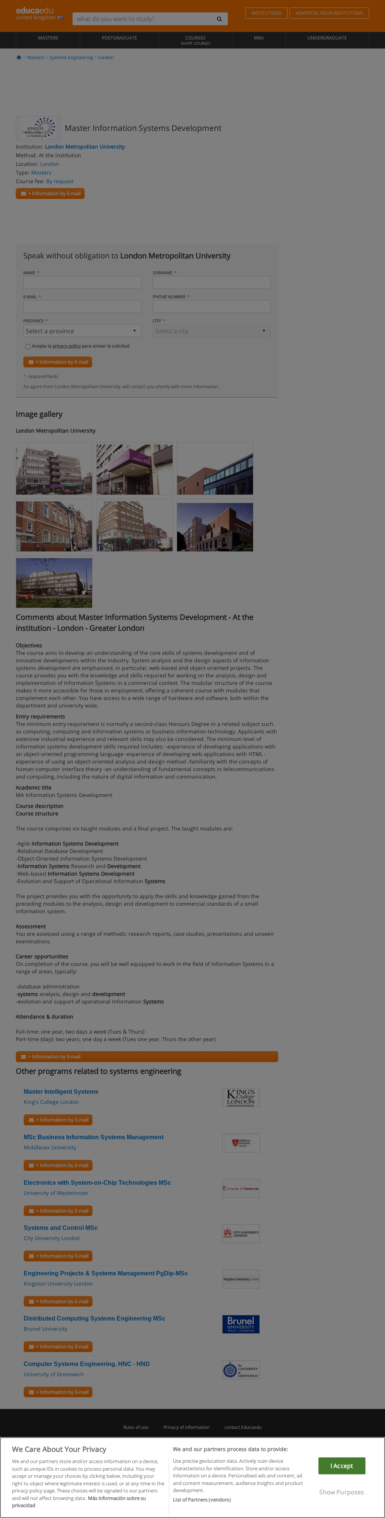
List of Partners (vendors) (201, 1499)
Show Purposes (341, 1492)
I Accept (341, 1466)
